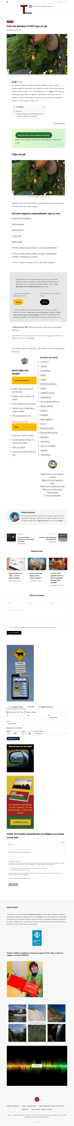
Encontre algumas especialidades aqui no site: (30, 114)
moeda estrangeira (34, 314)
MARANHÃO (46, 397)
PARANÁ (44, 410)
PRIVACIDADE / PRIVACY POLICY (41, 1109)
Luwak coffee (16, 236)
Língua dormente (18, 230)
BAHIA (43, 375)
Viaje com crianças (18, 447)
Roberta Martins (15, 30)
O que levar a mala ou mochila (22, 435)
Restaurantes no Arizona (29, 256)
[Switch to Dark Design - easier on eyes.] (58, 2)
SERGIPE (44, 450)
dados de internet (23, 314)
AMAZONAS (45, 371)
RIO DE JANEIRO (47, 428)
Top (37, 1122)
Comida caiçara (24, 253)
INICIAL (24, 348)
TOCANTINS (42, 348)
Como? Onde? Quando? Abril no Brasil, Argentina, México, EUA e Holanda (57, 578)
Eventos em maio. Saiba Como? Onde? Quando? (36, 575)
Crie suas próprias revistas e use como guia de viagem (26, 539)
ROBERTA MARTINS (13, 1106)
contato (34, 206)
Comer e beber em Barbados (21, 218)
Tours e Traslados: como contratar (23, 403)
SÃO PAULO (45, 441)
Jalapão (51, 91)
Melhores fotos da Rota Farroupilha (52, 486)
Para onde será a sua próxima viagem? (20, 852)
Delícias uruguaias (18, 224)
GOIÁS (43, 388)
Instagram (60, 521)
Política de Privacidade (21, 874)
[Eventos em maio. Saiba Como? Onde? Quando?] (37, 564)
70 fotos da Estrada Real (52, 495)
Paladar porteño (17, 242)
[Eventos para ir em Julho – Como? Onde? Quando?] (16, 564)
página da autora (43, 521)
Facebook (50, 335)
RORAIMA (45, 437)
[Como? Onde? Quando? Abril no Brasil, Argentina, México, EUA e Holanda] (58, 564)
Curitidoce (15, 256)
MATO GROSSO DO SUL (50, 401)
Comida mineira (50, 253)
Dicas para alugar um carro (21, 415)
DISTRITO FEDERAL (49, 384)
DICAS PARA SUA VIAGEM (27, 116)
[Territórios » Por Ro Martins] (37, 9)
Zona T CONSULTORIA (29, 1106)
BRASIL (32, 348)
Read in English (59, 123)
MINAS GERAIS (47, 406)
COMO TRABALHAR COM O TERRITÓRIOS (51, 1106)
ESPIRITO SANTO (47, 393)
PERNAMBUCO (47, 419)
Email (11, 844)
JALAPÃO (10, 21)
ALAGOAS (45, 362)
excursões (52, 312)
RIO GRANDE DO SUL (49, 432)
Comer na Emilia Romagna (47, 247)
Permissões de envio (14, 861)
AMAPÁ (44, 366)
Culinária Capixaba (37, 253)
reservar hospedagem (43, 312)
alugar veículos (31, 312)
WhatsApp (31, 338)
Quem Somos (33, 924)
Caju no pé (18, 111)
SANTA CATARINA (48, 446)
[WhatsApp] (37, 1099)
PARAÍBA (44, 415)
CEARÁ (43, 379)
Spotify (14, 338)
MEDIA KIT (25, 1109)
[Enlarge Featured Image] (37, 54)
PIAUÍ (43, 424)
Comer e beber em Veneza (27, 247)
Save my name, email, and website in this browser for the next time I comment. (32, 627)
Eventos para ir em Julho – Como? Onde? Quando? (15, 575)
